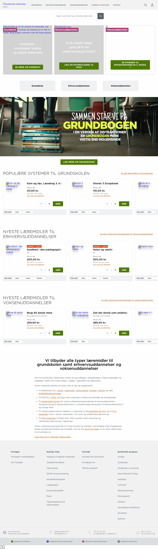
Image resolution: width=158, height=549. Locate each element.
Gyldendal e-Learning (128, 468)
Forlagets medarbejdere (22, 457)
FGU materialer (48, 418)
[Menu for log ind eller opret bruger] (152, 5)
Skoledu (121, 502)
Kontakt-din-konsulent (93, 457)
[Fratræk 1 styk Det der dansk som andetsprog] (107, 333)
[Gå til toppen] (2, 547)
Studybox (122, 513)
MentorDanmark (125, 490)
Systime (121, 519)
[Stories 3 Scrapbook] (80, 193)
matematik (69, 390)
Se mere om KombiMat (27, 67)
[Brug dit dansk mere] (14, 323)
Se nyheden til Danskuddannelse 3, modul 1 (130, 64)
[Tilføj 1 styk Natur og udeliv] (115, 270)
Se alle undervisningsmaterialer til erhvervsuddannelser (126, 234)
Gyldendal (123, 462)
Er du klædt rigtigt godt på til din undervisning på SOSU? (79, 47)
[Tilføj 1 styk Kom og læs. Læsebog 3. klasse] (49, 203)
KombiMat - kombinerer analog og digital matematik (27, 48)
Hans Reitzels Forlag (128, 473)
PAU (62, 397)
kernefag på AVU (97, 411)
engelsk (93, 390)
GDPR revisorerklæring (58, 473)
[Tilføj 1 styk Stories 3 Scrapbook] (115, 203)
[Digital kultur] (147, 256)
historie (101, 390)
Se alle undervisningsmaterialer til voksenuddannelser (127, 300)
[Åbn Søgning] (145, 5)
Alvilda (121, 457)
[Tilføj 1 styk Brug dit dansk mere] (49, 333)
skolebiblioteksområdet (50, 393)
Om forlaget (17, 462)
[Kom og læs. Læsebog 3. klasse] (14, 193)
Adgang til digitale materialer (61, 457)
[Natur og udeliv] (80, 256)
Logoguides (52, 485)
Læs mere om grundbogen (79, 162)
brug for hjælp (92, 429)
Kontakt (116, 5)
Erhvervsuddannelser (56, 5)
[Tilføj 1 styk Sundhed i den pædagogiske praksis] (49, 270)
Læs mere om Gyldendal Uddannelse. (53, 437)
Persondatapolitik (55, 490)
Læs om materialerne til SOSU (79, 66)
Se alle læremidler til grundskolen (137, 173)
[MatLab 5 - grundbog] (147, 193)
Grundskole (36, 5)
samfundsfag (82, 390)
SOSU (54, 397)
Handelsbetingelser (56, 479)
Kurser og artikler (100, 5)
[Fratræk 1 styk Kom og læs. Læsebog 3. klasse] (41, 203)
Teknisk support (89, 468)
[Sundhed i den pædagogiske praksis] (14, 256)
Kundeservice (88, 462)
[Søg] (101, 16)
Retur (49, 496)
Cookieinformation (55, 462)
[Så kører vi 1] (147, 323)
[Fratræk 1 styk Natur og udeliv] (107, 270)
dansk (60, 390)
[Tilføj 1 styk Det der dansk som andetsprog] (115, 333)
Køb (58, 204)
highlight (122, 479)
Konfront (122, 485)
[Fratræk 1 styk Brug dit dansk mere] (41, 333)
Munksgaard (124, 496)
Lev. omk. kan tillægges (35, 196)
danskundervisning (50, 401)
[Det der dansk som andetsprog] (80, 323)
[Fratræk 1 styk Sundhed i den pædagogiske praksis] (41, 270)
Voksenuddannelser (79, 5)
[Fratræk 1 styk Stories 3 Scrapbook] (107, 203)
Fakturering (52, 468)
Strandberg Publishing (128, 507)
